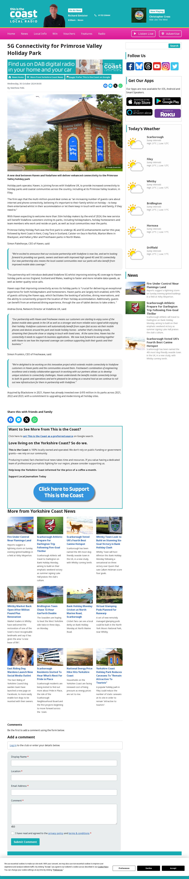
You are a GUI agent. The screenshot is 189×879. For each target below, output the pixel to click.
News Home (18, 77)
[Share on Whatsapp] (120, 86)
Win (55, 33)
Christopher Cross (159, 16)
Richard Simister (78, 15)
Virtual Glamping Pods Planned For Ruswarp (106, 610)
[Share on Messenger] (110, 86)
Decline (149, 868)
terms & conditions (79, 833)
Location (16, 771)
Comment (17, 800)
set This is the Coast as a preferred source (48, 436)
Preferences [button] (58, 870)
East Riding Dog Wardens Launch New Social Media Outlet (20, 672)
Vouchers (69, 33)
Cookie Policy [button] (103, 867)
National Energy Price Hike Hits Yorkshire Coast (79, 672)
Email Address (20, 786)
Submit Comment (25, 842)
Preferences (124, 868)
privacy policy (55, 833)
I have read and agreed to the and (53, 833)
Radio (101, 33)
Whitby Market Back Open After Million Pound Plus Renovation (19, 611)
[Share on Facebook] (105, 86)
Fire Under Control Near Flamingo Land (19, 538)
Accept (173, 868)
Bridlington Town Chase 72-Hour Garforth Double (47, 610)
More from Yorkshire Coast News (46, 77)
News (24, 33)
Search (174, 45)
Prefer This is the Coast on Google (93, 77)
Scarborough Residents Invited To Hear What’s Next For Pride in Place (49, 674)
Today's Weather (144, 128)
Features (86, 33)
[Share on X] (115, 86)
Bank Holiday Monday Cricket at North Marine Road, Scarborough (79, 611)
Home (11, 33)
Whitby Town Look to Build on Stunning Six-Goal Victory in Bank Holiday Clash (109, 542)
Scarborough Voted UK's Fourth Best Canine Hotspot (78, 540)
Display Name (20, 756)
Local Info (40, 33)
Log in (13, 745)
